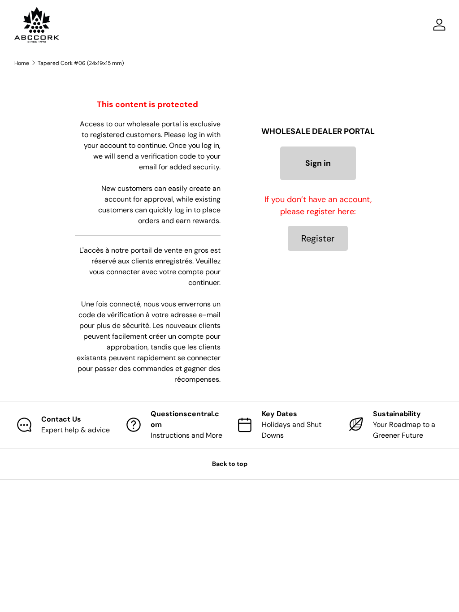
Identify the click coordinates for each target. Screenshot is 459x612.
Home (21, 63)
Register (317, 238)
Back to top (229, 464)
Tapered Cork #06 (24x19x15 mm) (81, 63)
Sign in (318, 163)
